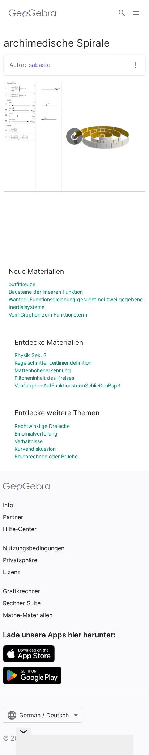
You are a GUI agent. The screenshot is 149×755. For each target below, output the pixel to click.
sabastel (40, 64)
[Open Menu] (136, 13)
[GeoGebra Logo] (32, 13)
